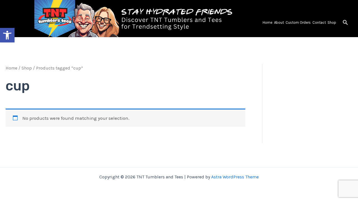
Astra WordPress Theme (235, 177)
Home (267, 22)
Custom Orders (298, 22)
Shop (332, 22)
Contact (319, 22)
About (279, 22)
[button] (345, 23)
